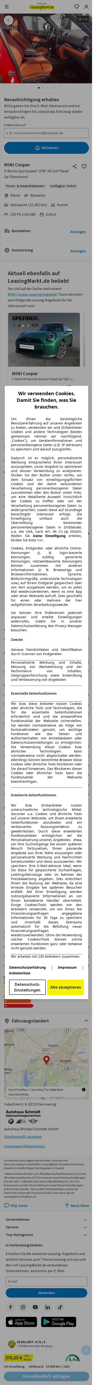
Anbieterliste (19, 973)
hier (40, 540)
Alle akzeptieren (65, 987)
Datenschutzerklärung (27, 967)
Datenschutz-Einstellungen (27, 987)
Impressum (67, 967)
